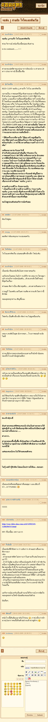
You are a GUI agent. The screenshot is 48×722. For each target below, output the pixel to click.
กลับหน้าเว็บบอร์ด (26, 28)
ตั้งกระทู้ (41, 28)
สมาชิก (41, 5)
